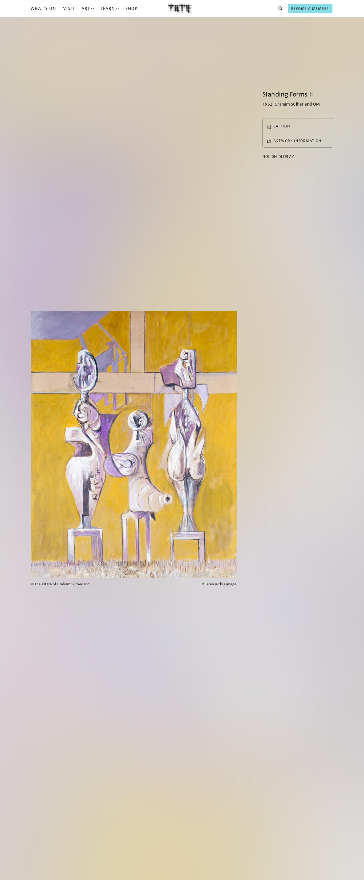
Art (86, 8)
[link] (114, 584)
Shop (131, 8)
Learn (108, 8)
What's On (43, 8)
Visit (69, 8)
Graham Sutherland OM (297, 104)
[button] (279, 8)
